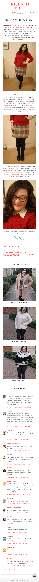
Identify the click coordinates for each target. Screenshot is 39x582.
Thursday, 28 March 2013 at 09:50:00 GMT (19, 407)
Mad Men (28, 107)
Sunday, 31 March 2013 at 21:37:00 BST (17, 513)
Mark (21, 252)
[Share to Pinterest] (15, 246)
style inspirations (15, 254)
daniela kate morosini (13, 507)
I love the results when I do (12, 168)
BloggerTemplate (27, 580)
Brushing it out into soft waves (17, 174)
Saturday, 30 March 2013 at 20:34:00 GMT (19, 494)
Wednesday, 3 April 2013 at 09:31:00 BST (18, 554)
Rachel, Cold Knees (12, 443)
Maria (17, 252)
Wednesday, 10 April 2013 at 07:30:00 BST (18, 566)
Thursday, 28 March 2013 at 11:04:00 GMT (18, 439)
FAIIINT (9, 468)
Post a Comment (10, 569)
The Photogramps (12, 517)
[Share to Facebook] (9, 246)
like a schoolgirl (30, 101)
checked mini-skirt (9, 105)
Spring (5, 254)
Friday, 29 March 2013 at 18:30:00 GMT (18, 477)
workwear (16, 256)
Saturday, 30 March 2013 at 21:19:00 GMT (18, 503)
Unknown (9, 481)
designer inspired (25, 251)
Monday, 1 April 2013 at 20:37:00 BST (17, 543)
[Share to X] (12, 246)
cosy (16, 251)
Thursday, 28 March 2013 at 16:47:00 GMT (18, 451)
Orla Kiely (14, 25)
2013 (13, 251)
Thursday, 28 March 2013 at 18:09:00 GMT (18, 464)
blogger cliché (8, 170)
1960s (9, 251)
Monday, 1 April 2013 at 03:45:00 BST (17, 532)
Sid (8, 558)
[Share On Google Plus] (18, 246)
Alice (8, 536)
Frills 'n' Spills (19, 6)
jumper (11, 252)
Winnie (9, 498)
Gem (8, 411)
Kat (8, 454)
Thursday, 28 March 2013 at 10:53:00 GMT (18, 426)
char (8, 393)
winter (10, 256)
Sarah (8, 430)
